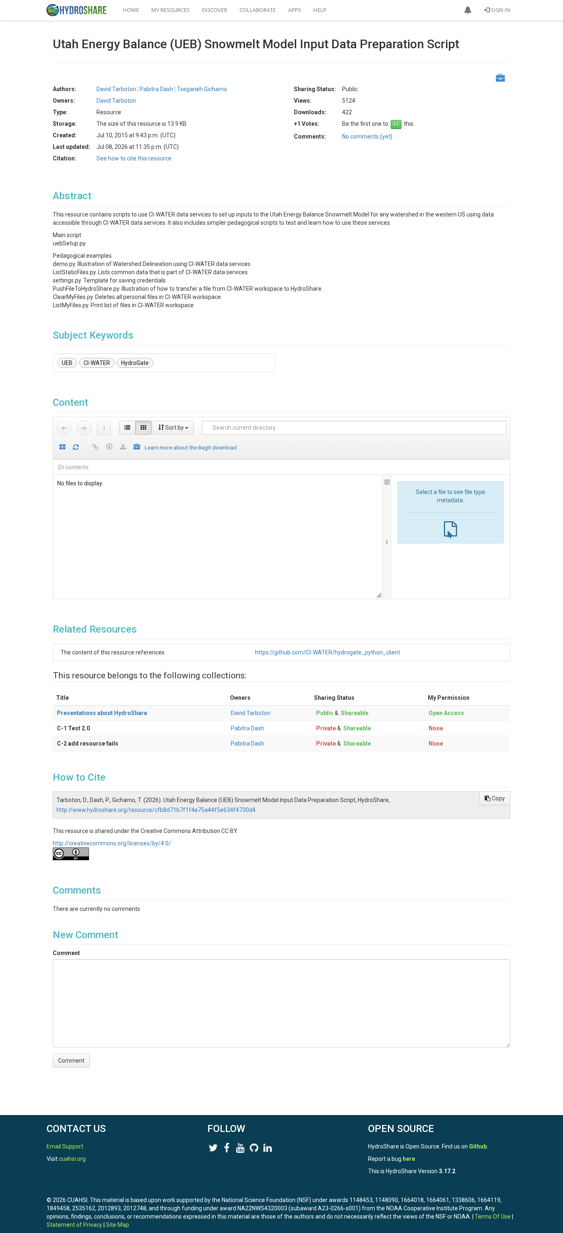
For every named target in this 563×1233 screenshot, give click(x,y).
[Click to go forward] (84, 428)
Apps (294, 10)
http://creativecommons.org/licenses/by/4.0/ (112, 843)
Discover (214, 10)
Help (319, 10)
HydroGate (135, 363)
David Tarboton (250, 713)
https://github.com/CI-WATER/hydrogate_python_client (327, 652)
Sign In (500, 10)
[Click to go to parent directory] (104, 428)
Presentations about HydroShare (102, 713)
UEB (67, 363)
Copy (497, 798)
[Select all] (62, 447)
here (409, 1158)
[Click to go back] (63, 428)
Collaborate (257, 10)
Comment (66, 953)
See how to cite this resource (133, 158)
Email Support (65, 1146)
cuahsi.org (72, 1158)
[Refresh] (76, 447)
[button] (467, 10)
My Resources (170, 10)
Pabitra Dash (247, 728)
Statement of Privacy (74, 1224)
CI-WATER (97, 363)
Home (131, 10)
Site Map (117, 1224)
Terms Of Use (493, 1216)
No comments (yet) (367, 136)
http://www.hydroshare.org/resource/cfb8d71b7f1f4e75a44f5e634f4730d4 (156, 810)
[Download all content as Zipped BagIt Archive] (137, 447)
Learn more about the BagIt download (191, 447)
